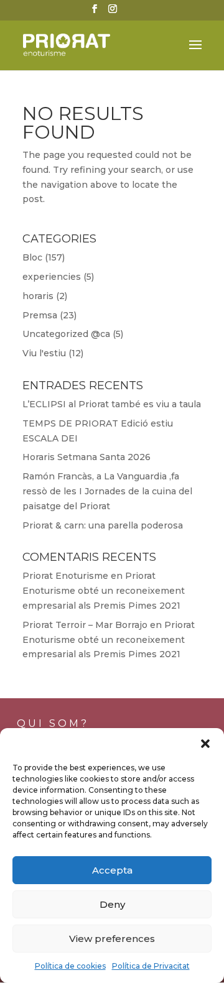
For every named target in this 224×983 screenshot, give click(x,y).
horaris (38, 296)
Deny (112, 904)
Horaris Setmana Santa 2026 (86, 457)
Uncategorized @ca (66, 333)
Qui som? (53, 723)
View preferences (112, 938)
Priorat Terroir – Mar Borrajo (84, 624)
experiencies (51, 276)
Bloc (32, 257)
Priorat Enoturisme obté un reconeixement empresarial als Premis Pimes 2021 (103, 590)
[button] (205, 743)
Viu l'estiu (44, 353)
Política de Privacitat (151, 966)
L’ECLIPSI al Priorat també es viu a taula (111, 404)
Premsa (39, 315)
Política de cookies (70, 966)
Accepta (112, 870)
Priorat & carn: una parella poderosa (102, 525)
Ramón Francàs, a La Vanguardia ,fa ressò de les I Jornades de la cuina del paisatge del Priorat (107, 491)
